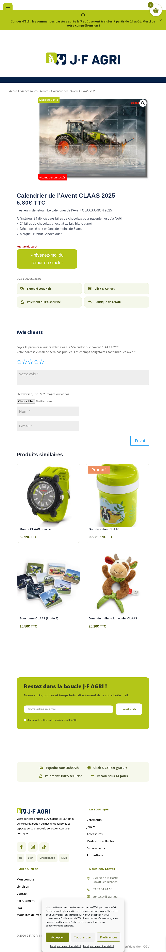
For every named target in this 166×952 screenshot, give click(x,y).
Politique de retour (108, 302)
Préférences (108, 937)
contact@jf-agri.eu (105, 897)
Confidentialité (132, 946)
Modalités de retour (30, 915)
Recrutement (26, 901)
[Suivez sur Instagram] (33, 847)
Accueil (14, 91)
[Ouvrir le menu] (8, 7)
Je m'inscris (129, 709)
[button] (143, 103)
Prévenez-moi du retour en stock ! (47, 259)
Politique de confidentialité (65, 946)
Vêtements (94, 820)
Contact (22, 893)
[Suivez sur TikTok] (44, 847)
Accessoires (29, 91)
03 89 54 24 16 (102, 889)
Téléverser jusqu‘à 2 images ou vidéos (43, 394)
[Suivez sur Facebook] (21, 847)
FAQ (19, 908)
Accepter (57, 937)
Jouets (91, 827)
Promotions (95, 855)
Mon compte (25, 879)
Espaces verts (96, 848)
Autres (44, 91)
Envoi (140, 440)
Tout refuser (83, 937)
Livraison (23, 886)
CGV (146, 946)
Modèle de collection (101, 841)
